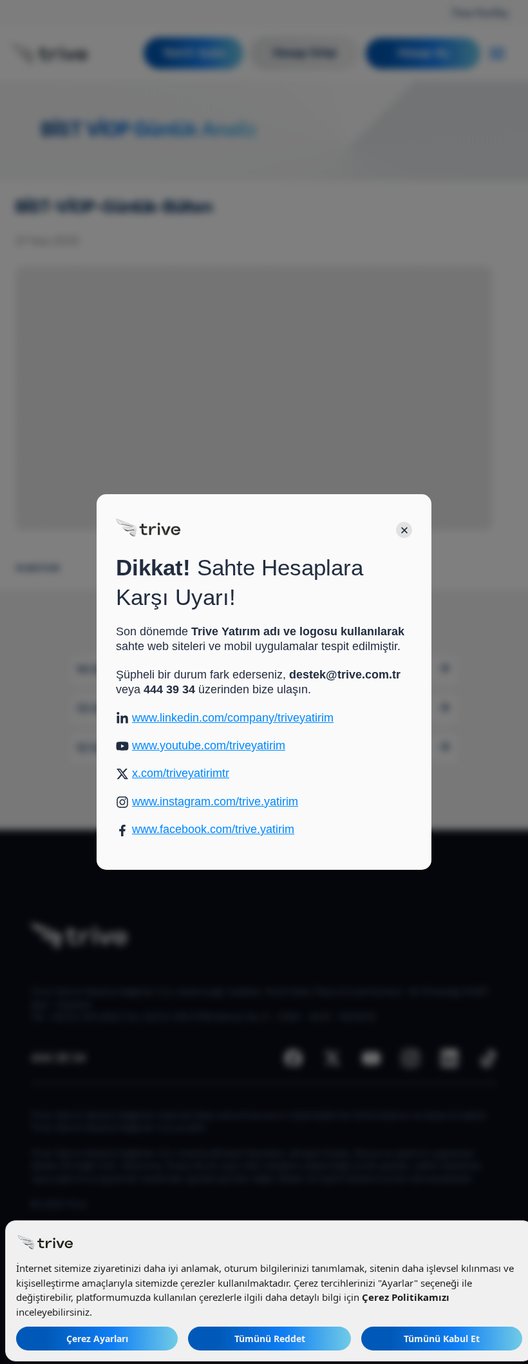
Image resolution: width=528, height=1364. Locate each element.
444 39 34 (169, 689)
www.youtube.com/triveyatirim (208, 745)
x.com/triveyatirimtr (180, 773)
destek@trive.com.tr (345, 674)
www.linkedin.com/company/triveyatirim (233, 717)
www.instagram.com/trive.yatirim (215, 801)
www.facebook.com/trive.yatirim (213, 829)
